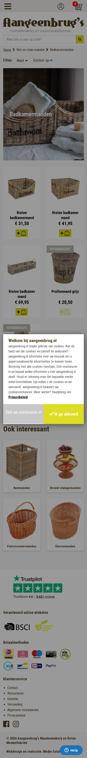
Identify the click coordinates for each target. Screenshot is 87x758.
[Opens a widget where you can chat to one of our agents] (71, 750)
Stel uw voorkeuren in (23, 412)
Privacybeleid (18, 397)
